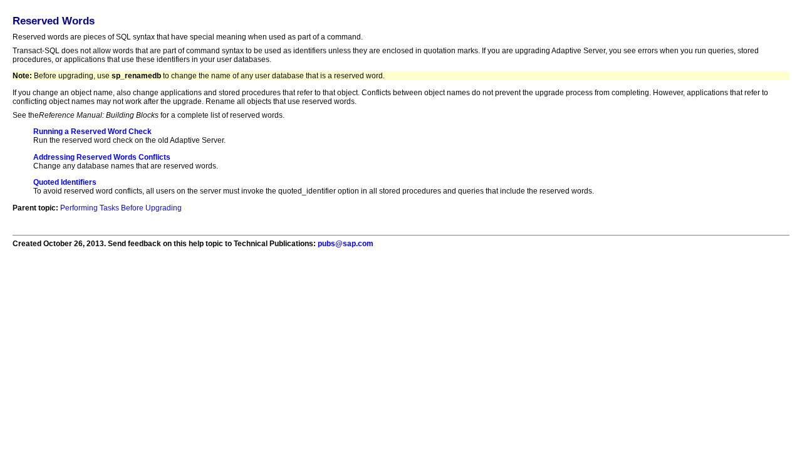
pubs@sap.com (345, 243)
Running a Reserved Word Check (92, 131)
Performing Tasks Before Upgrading (121, 208)
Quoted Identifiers (64, 182)
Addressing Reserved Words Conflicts (101, 157)
